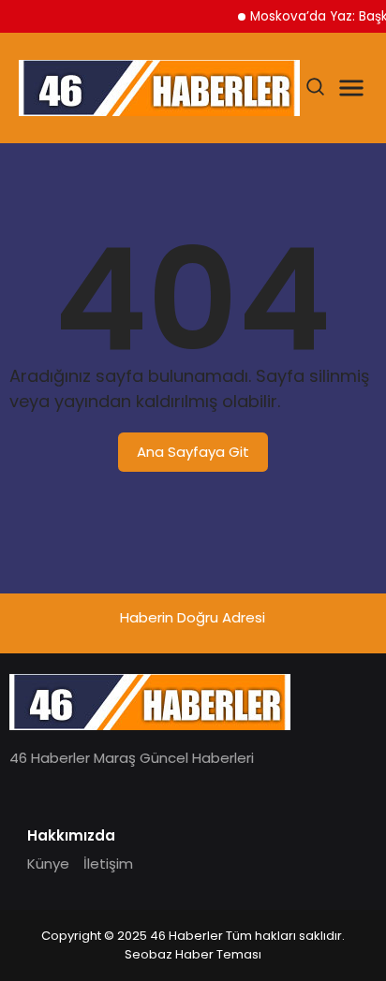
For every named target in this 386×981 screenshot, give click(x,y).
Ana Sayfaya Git (193, 451)
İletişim (108, 863)
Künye (48, 863)
